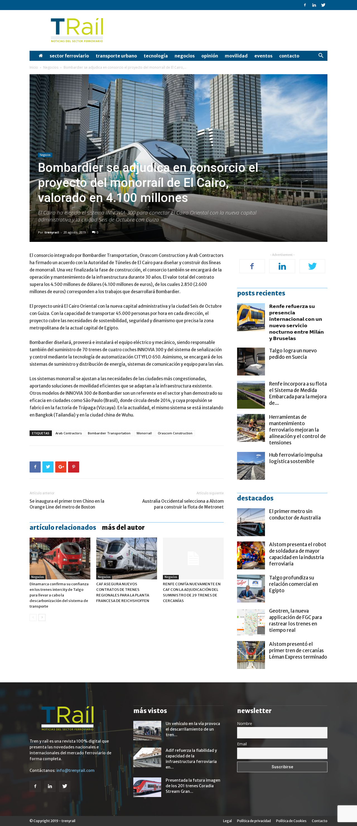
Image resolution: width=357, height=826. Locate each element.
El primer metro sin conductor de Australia (295, 514)
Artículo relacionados (63, 527)
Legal (227, 821)
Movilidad (236, 56)
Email (242, 743)
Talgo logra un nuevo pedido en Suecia (293, 354)
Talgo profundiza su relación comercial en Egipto (293, 584)
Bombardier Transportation (109, 433)
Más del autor (123, 527)
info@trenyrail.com (75, 770)
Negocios (185, 56)
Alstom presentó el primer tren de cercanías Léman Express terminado (298, 650)
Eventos (263, 56)
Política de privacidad (254, 821)
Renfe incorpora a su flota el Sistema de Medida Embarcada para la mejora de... (298, 393)
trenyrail (52, 232)
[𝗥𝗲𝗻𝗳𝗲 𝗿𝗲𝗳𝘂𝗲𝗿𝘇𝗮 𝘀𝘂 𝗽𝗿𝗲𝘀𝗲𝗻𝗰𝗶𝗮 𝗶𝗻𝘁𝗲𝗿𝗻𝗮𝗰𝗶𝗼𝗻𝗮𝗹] (251, 317)
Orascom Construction (175, 433)
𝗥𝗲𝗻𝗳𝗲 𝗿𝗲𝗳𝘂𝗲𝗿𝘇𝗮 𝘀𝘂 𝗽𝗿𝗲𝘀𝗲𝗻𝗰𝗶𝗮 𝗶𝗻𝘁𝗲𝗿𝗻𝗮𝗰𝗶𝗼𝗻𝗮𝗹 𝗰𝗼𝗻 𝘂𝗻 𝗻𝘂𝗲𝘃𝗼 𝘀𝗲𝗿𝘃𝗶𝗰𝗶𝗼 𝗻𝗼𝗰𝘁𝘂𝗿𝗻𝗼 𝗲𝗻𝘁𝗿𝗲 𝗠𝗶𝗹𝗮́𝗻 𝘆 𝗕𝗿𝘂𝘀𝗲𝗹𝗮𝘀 (296, 322)
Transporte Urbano (116, 56)
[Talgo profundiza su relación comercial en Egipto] (251, 589)
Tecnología (156, 56)
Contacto (289, 56)
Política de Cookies (291, 821)
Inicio (34, 67)
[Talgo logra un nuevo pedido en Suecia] (251, 361)
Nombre (244, 723)
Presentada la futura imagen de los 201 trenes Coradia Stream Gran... (193, 786)
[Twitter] (323, 5)
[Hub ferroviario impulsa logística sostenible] (251, 466)
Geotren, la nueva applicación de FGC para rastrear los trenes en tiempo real (295, 620)
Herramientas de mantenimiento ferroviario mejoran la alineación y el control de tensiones (297, 430)
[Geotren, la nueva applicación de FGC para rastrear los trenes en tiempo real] (251, 622)
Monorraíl (144, 433)
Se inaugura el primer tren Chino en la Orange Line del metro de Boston (67, 504)
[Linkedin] (314, 5)
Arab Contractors (69, 433)
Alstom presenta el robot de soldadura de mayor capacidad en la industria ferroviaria (297, 554)
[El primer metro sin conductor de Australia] (251, 522)
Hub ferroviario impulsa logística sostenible (295, 458)
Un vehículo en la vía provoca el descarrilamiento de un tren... (193, 729)
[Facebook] (305, 5)
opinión (209, 56)
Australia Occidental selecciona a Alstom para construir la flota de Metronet (183, 504)
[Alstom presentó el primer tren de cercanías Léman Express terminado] (251, 655)
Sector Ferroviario (69, 56)
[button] (320, 56)
